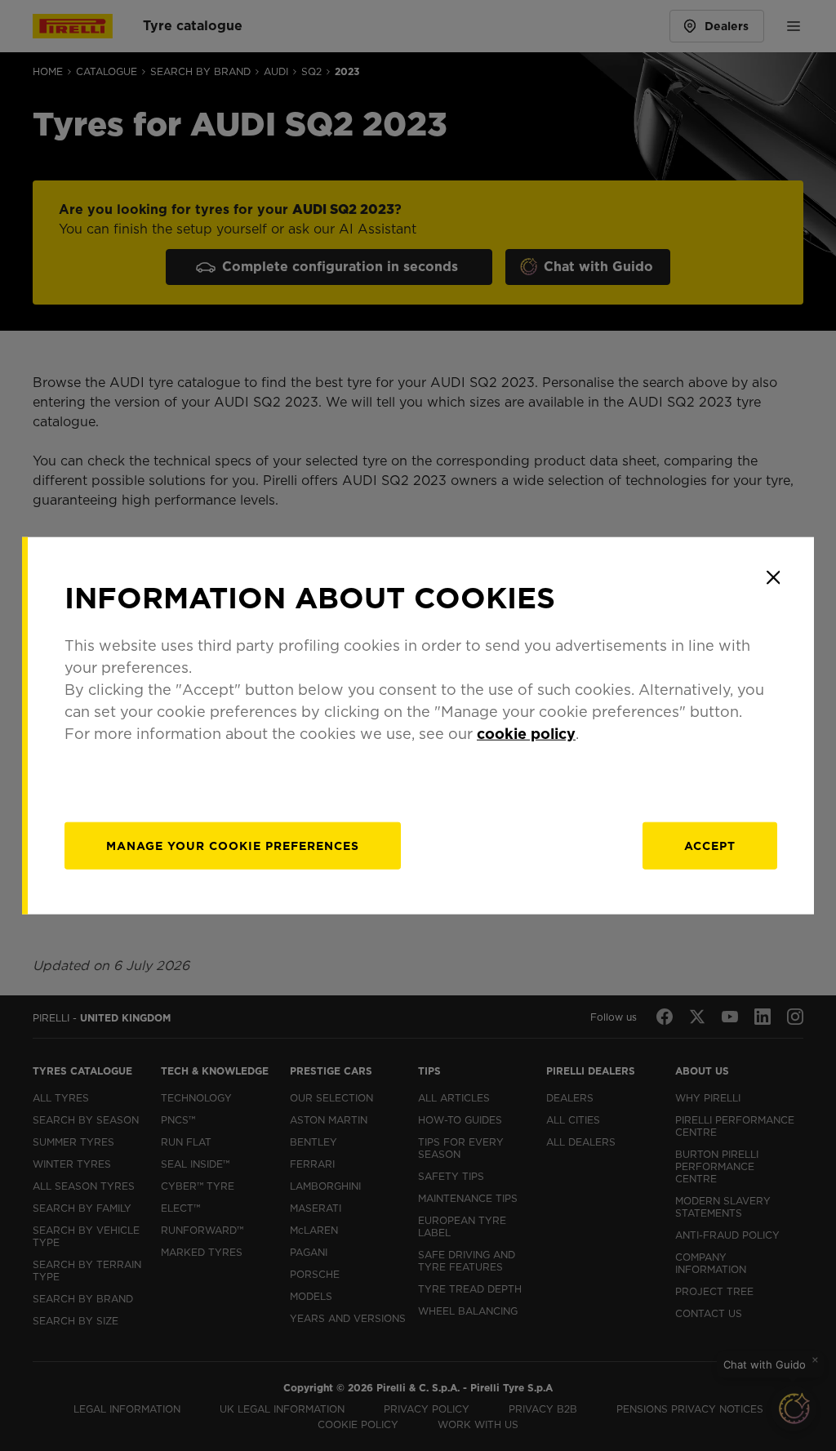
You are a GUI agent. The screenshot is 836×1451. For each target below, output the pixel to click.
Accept (710, 845)
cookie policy (526, 733)
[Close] (773, 577)
